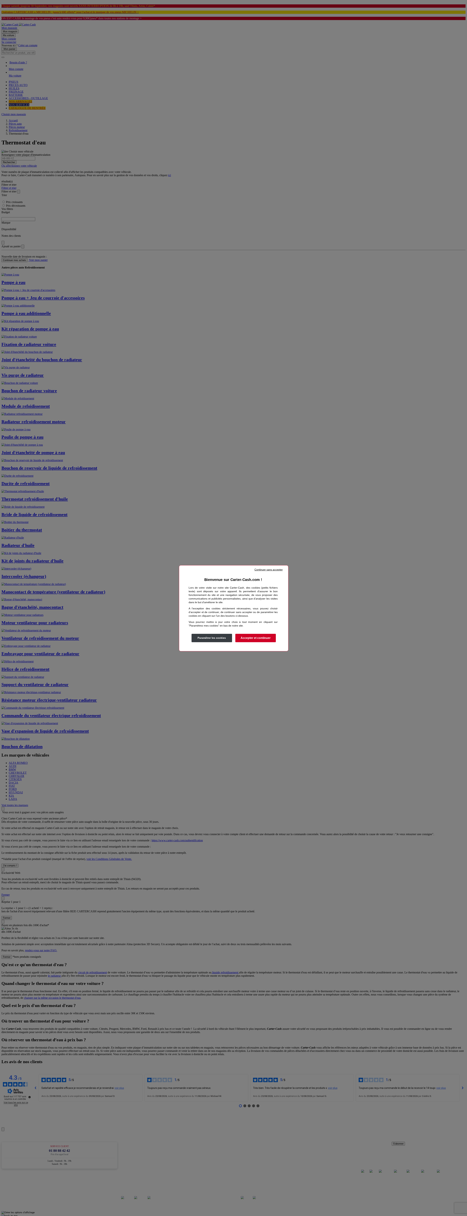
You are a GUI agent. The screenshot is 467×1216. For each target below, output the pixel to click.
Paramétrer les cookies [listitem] (212, 637)
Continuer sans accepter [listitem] (268, 569)
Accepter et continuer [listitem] (256, 637)
